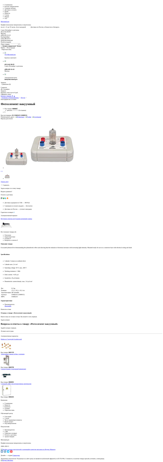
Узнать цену (5, 182)
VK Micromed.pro (10, 54)
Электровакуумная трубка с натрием (12, 354)
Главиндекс (16, 455)
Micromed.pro (5, 21)
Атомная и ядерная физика (10, 97)
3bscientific (8, 306)
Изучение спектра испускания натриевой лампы (16, 219)
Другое (23, 97)
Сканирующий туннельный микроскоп (13, 369)
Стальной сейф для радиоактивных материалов (16, 384)
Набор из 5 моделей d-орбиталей (11, 339)
